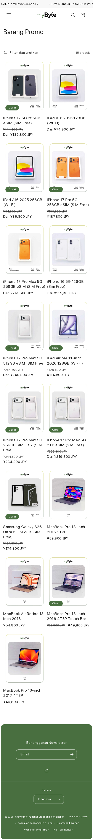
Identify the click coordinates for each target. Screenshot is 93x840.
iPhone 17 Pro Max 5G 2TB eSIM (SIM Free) (66, 442)
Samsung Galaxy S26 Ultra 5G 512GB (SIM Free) (22, 531)
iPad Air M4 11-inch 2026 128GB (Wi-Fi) (65, 360)
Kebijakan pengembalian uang (35, 823)
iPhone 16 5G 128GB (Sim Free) (65, 284)
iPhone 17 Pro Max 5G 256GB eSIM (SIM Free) (24, 284)
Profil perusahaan (63, 829)
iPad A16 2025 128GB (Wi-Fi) (66, 120)
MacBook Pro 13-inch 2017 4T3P (22, 692)
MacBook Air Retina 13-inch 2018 (24, 616)
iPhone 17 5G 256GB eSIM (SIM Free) (21, 120)
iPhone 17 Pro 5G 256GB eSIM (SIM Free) (68, 202)
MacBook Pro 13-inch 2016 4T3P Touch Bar (66, 616)
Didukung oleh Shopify (51, 816)
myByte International (26, 816)
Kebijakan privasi (78, 816)
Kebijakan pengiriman (36, 829)
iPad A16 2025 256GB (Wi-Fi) (22, 202)
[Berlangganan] (72, 754)
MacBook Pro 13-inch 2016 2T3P (66, 529)
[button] (8, 15)
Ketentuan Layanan (68, 823)
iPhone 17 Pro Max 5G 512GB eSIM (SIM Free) (24, 360)
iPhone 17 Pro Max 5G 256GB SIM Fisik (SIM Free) (22, 445)
